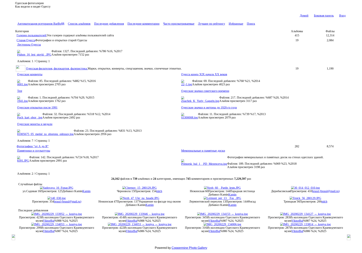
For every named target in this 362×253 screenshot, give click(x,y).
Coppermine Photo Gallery (189, 247)
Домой (304, 15)
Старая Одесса (26, 40)
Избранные (236, 23)
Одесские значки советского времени (205, 90)
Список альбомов (79, 23)
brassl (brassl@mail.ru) (326, 191)
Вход (342, 15)
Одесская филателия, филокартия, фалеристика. (57, 68)
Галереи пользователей (31, 35)
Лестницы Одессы (29, 44)
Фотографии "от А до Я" (33, 146)
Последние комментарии (143, 23)
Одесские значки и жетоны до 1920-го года (209, 107)
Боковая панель (324, 15)
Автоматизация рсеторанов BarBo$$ (40, 23)
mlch (159, 191)
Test (19, 90)
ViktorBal (48, 220)
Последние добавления (109, 23)
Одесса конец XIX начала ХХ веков (204, 74)
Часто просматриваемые (178, 23)
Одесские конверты (29, 74)
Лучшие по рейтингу (211, 23)
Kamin (86, 191)
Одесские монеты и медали (34, 124)
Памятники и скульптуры (33, 150)
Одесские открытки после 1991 (37, 107)
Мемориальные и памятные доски (203, 150)
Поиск (251, 23)
